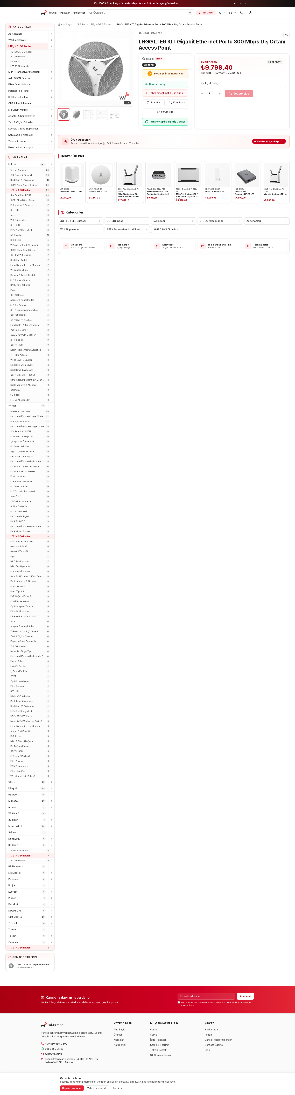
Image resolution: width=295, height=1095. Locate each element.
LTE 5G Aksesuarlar (20, 66)
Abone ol (245, 996)
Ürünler (53, 12)
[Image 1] (63, 114)
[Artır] (219, 93)
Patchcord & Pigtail (19, 90)
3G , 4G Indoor (17, 56)
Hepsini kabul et (72, 1088)
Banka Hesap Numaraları (218, 1039)
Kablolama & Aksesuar (20, 134)
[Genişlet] (51, 34)
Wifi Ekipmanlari (17, 40)
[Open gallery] (95, 69)
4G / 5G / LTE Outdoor (21, 52)
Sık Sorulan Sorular (161, 1055)
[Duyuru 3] (246, 3)
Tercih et (118, 1088)
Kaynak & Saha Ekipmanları (23, 128)
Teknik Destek (158, 1049)
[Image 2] (76, 114)
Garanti (154, 1029)
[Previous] (63, 69)
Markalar (65, 12)
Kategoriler (79, 12)
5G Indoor (15, 61)
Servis (153, 1034)
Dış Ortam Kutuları (18, 109)
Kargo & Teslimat (159, 1044)
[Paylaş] (286, 35)
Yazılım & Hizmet (17, 141)
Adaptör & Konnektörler (21, 115)
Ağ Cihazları (15, 33)
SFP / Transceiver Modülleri (24, 71)
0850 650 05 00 (54, 1048)
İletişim (208, 1034)
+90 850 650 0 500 (56, 1043)
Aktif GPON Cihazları (19, 78)
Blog (207, 1049)
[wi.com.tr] (44, 13)
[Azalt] (201, 93)
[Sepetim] (241, 13)
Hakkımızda (211, 1029)
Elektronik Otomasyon (20, 147)
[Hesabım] (250, 13)
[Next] (128, 69)
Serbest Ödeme (214, 1044)
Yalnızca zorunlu (97, 1088)
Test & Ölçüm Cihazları (20, 122)
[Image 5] (115, 114)
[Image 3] (89, 114)
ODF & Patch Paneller (20, 103)
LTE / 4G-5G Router (20, 46)
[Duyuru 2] (240, 3)
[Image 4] (102, 114)
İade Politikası (158, 1039)
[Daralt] (51, 46)
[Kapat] (252, 3)
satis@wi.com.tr (53, 1053)
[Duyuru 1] (235, 3)
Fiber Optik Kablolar (19, 84)
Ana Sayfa (119, 1029)
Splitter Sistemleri (18, 97)
